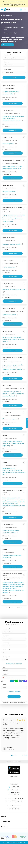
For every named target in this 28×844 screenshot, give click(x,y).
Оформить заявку (7, 44)
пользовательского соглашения (13, 701)
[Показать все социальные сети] (24, 86)
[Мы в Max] (18, 801)
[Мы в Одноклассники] (12, 808)
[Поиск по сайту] (25, 9)
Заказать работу (13, 103)
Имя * (4, 667)
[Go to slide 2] (12, 755)
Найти (14, 77)
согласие (10, 702)
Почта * (5, 684)
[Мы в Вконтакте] (9, 801)
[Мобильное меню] (2, 9)
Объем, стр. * (6, 649)
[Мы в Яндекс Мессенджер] (22, 801)
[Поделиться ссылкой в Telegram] (20, 86)
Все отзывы (24, 755)
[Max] (25, 681)
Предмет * (6, 62)
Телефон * (5, 674)
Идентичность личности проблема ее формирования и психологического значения (13, 119)
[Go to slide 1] (11, 755)
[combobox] (14, 58)
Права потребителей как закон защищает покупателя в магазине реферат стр (13, 444)
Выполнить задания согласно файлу (14, 289)
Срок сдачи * (6, 656)
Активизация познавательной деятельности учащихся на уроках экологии (13, 339)
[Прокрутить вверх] (2, 842)
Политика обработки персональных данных (3, 838)
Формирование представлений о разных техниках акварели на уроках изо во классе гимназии (13, 367)
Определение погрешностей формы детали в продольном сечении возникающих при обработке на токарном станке (14, 218)
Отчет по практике (9, 144)
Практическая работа (9, 315)
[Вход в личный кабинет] (21, 9)
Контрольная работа (9, 191)
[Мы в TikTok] (18, 808)
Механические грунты (10, 419)
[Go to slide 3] (13, 755)
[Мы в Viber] (12, 801)
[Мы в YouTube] (15, 808)
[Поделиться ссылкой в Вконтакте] (17, 86)
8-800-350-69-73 (15, 787)
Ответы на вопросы (9, 267)
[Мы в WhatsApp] (15, 801)
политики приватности (22, 701)
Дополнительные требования (14, 663)
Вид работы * (7, 55)
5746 (18, 608)
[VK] (21, 681)
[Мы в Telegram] (6, 801)
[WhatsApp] (16, 681)
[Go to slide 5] (16, 755)
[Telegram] (12, 681)
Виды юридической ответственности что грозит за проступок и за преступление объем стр (14, 471)
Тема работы (7, 69)
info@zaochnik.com (15, 790)
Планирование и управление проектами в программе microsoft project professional (13, 394)
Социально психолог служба (12, 244)
